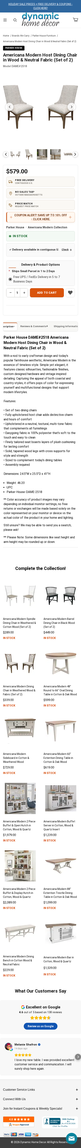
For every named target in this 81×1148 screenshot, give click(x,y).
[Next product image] (71, 107)
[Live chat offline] (71, 1138)
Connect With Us (14, 1099)
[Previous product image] (9, 107)
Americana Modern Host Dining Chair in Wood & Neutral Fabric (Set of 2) (39, 41)
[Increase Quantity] (24, 292)
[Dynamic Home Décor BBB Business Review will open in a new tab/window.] (60, 1122)
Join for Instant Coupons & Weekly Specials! (32, 1108)
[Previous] (6, 154)
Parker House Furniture (44, 35)
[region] (40, 154)
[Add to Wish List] (70, 292)
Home (6, 35)
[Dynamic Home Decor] (40, 19)
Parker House (15, 227)
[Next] (75, 154)
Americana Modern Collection (47, 227)
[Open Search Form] (15, 20)
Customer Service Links (19, 1089)
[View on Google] (8, 1046)
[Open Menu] (5, 20)
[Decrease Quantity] (10, 292)
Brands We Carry (20, 35)
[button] (15, 154)
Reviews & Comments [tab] (33, 326)
